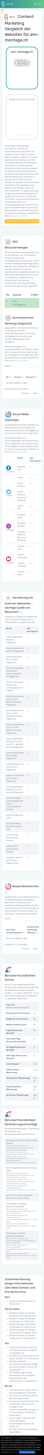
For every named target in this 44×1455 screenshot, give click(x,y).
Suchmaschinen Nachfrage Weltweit (34, 930)
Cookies (15, 1438)
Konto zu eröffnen (20, 216)
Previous (25, 393)
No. (7, 377)
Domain (17, 377)
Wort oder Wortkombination (14, 931)
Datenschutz (12, 1452)
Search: (8, 366)
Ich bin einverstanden (27, 1452)
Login (38, 4)
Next (35, 393)
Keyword (30, 377)
